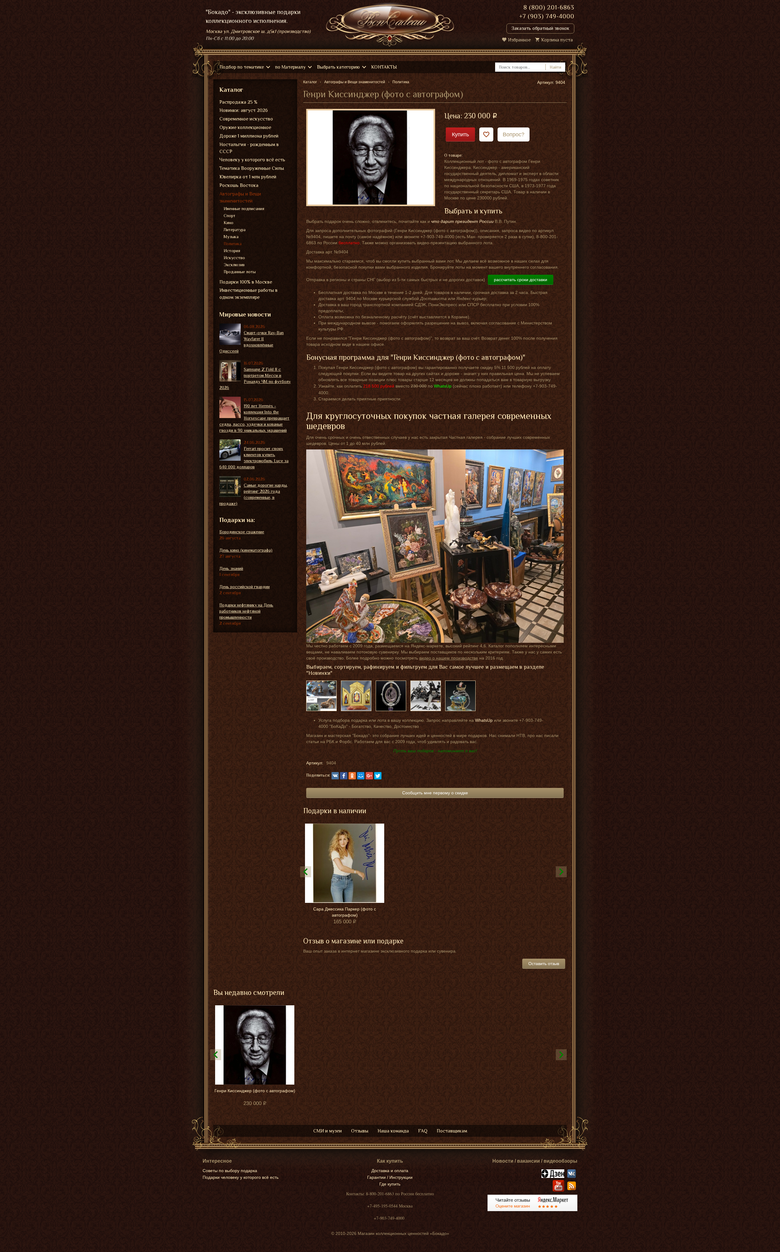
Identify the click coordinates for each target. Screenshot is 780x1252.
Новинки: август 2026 (243, 110)
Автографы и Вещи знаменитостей (240, 197)
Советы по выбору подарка (230, 1170)
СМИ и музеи (327, 1131)
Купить (460, 134)
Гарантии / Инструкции (390, 1177)
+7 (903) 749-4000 (546, 16)
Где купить (389, 1184)
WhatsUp (484, 720)
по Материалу (290, 67)
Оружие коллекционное (245, 127)
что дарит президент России (462, 221)
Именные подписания (244, 208)
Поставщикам (452, 1131)
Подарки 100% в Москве (245, 282)
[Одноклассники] (352, 775)
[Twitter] (377, 775)
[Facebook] (343, 775)
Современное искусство (246, 119)
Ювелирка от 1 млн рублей (247, 177)
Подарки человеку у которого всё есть (240, 1177)
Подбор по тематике (241, 67)
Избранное (519, 40)
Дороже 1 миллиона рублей (248, 136)
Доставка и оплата (389, 1170)
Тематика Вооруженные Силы (251, 168)
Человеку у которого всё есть (252, 160)
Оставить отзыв (543, 963)
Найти (555, 67)
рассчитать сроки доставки (520, 279)
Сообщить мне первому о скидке (435, 792)
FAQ (422, 1131)
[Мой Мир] (360, 775)
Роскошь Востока (238, 185)
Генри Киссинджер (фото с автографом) (254, 1090)
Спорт (230, 215)
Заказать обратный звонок (540, 28)
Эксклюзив (234, 264)
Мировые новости (245, 314)
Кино (228, 222)
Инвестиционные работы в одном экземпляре (248, 294)
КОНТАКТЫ (384, 67)
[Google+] (369, 775)
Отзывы (359, 1131)
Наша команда (393, 1131)
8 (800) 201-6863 (548, 7)
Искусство (234, 257)
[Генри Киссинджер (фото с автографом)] (371, 157)
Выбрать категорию (338, 67)
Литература (235, 229)
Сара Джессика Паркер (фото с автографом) (344, 912)
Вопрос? (513, 134)
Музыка (231, 236)
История (232, 250)
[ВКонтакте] (335, 775)
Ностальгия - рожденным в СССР (249, 148)
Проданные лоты (240, 271)
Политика (233, 243)
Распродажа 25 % (238, 102)
